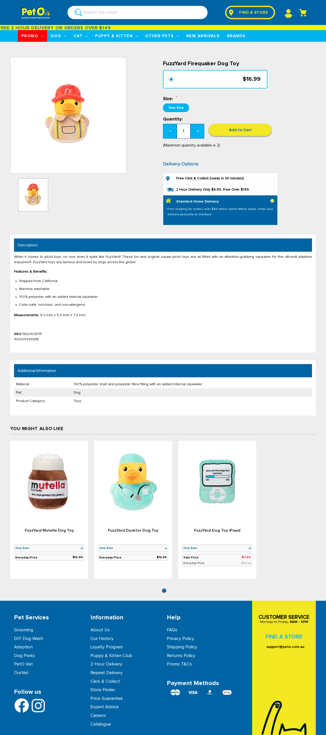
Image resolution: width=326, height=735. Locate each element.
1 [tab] (164, 591)
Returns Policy (181, 655)
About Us (100, 630)
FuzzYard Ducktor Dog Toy (133, 530)
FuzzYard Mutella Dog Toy (49, 530)
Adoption (23, 647)
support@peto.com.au (285, 647)
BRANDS (236, 36)
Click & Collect (105, 681)
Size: (168, 99)
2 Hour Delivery (106, 664)
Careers (98, 715)
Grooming (23, 630)
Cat (79, 36)
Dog (57, 36)
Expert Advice (104, 707)
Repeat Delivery (106, 673)
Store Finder (102, 690)
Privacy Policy (180, 638)
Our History (102, 638)
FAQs (172, 630)
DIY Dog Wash (28, 638)
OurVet (21, 673)
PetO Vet (23, 664)
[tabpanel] (49, 511)
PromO (30, 36)
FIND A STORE (253, 13)
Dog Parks (24, 655)
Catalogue (100, 724)
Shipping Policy (182, 647)
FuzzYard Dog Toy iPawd (217, 530)
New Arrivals (203, 36)
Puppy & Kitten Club (111, 655)
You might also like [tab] (36, 428)
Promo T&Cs (179, 664)
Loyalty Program (106, 647)
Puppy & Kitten (114, 36)
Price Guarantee (106, 698)
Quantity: (173, 119)
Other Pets (160, 36)
